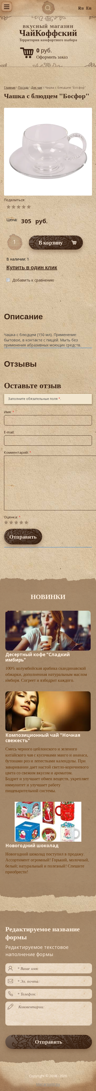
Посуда (23, 87)
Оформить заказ (52, 57)
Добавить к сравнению (33, 280)
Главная (9, 87)
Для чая (36, 87)
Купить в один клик (31, 267)
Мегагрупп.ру (48, 1084)
